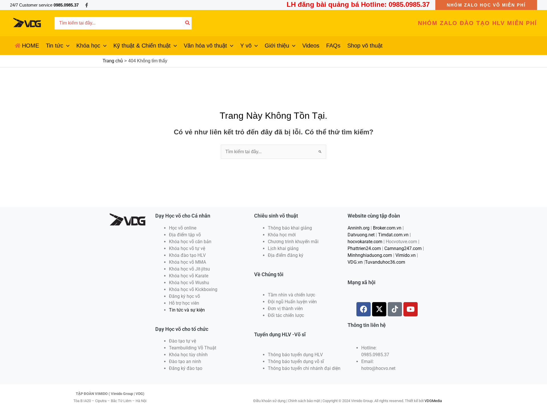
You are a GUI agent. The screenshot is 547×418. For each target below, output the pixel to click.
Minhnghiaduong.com (370, 255)
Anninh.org (359, 228)
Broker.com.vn (387, 228)
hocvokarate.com (365, 241)
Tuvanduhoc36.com (385, 262)
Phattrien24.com (364, 248)
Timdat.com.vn (393, 234)
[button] (486, 5)
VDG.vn (355, 262)
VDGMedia (433, 401)
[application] (66, 45)
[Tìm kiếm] (187, 23)
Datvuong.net (361, 234)
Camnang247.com (403, 248)
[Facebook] (86, 5)
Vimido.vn (405, 255)
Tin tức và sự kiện (187, 310)
